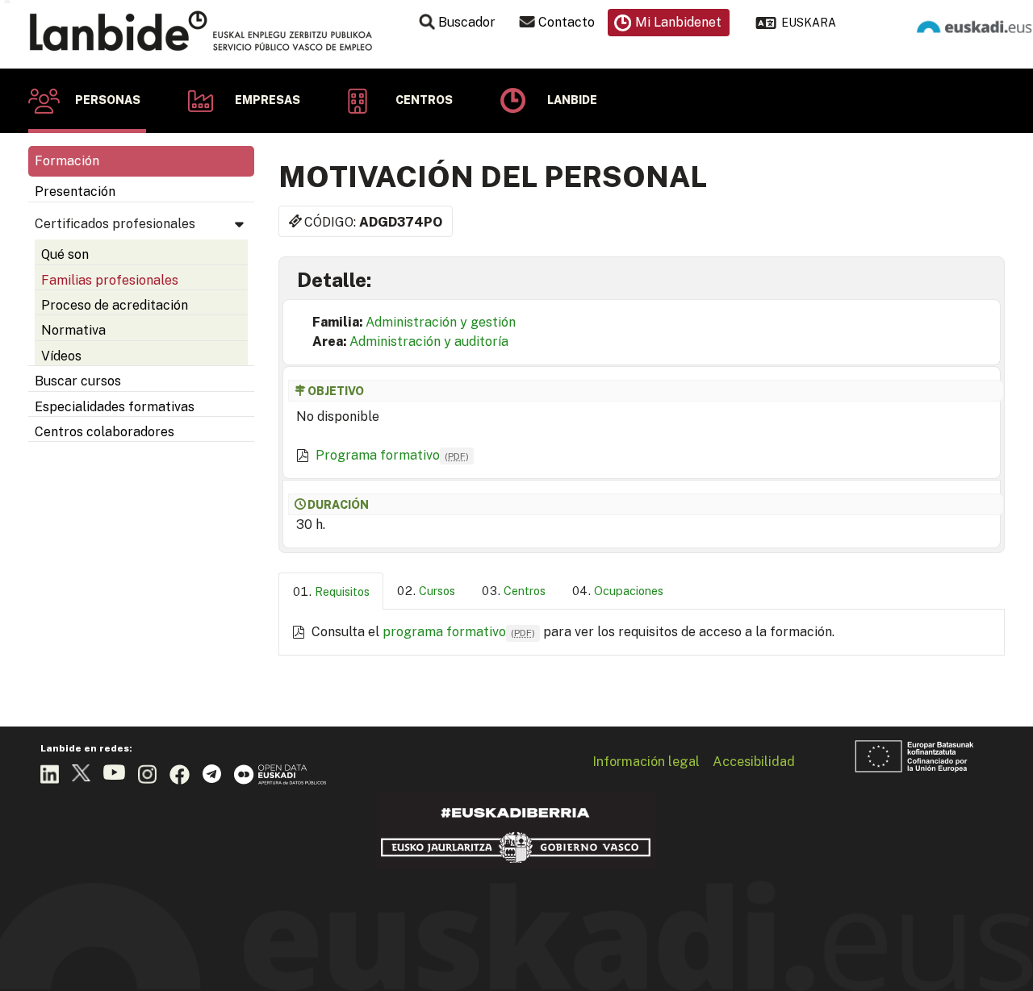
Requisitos (342, 591)
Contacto (566, 22)
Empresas (267, 100)
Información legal (646, 761)
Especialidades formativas (114, 406)
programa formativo (459, 631)
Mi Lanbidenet (678, 22)
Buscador (467, 22)
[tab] (330, 591)
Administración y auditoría (428, 341)
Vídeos (61, 356)
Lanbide (572, 100)
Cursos (437, 591)
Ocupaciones (628, 591)
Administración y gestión (441, 322)
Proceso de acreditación (114, 305)
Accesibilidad (754, 761)
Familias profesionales (109, 280)
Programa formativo (392, 455)
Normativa (73, 330)
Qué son (65, 254)
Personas (107, 100)
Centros (424, 100)
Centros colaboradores (104, 431)
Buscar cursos (78, 381)
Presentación (75, 191)
